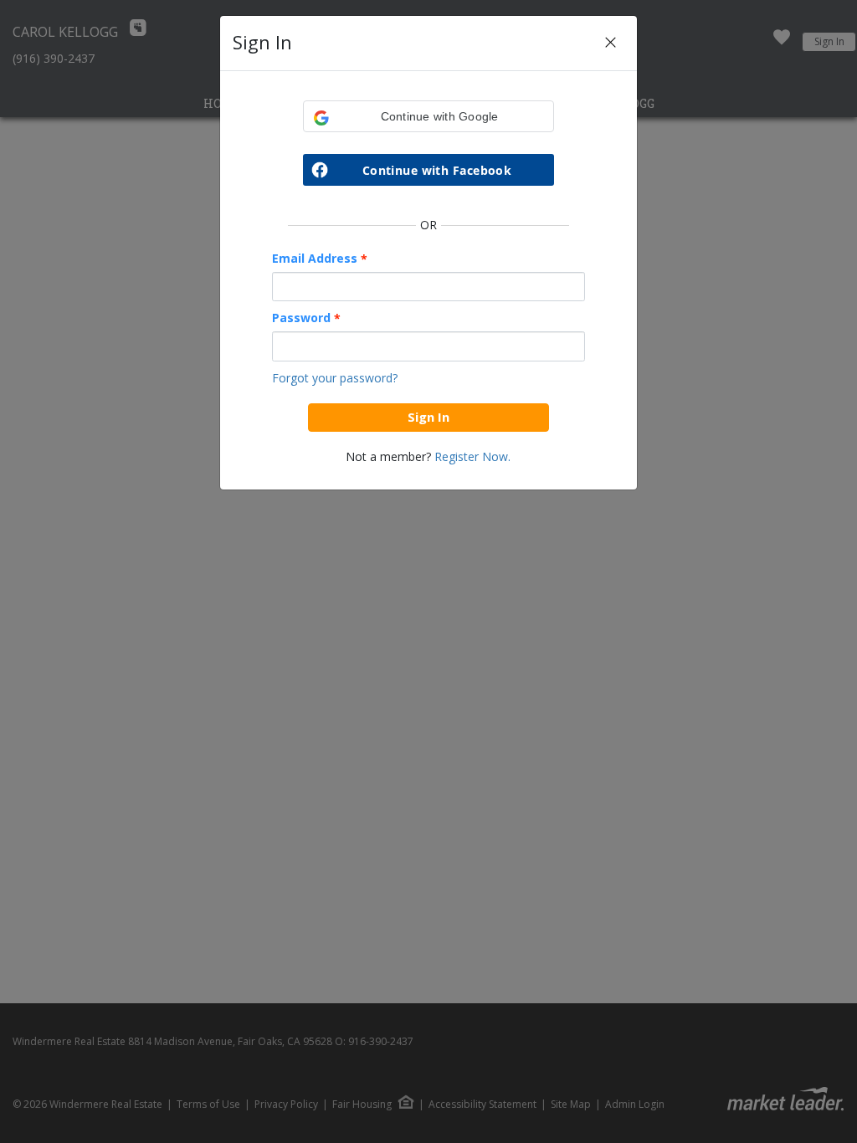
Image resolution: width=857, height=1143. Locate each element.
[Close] (610, 43)
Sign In (428, 416)
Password (306, 318)
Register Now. (472, 456)
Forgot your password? (335, 378)
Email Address (319, 258)
